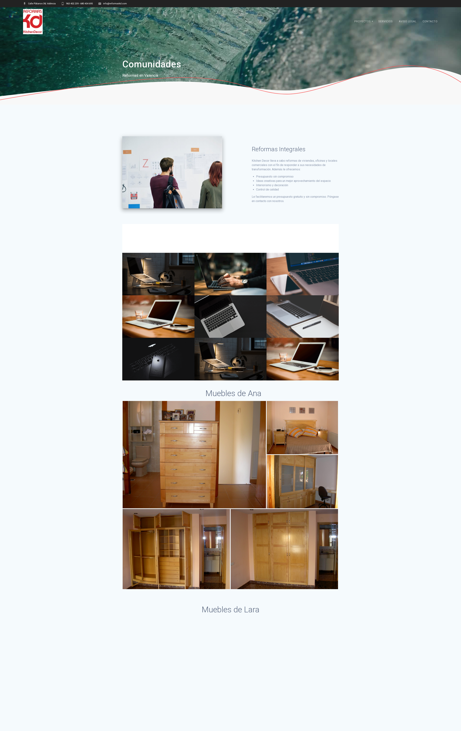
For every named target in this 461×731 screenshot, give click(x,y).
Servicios (385, 21)
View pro (302, 363)
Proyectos (362, 21)
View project (230, 278)
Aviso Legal (408, 21)
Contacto (430, 21)
